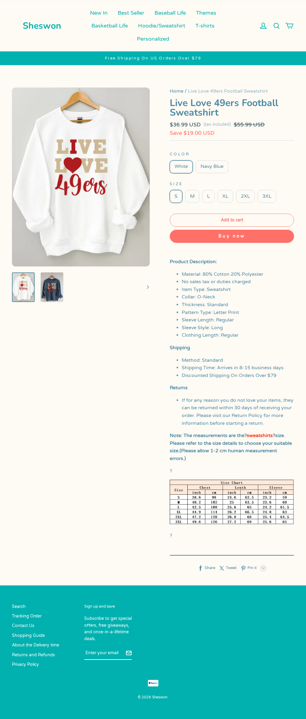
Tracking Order (27, 616)
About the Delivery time (35, 645)
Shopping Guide (28, 635)
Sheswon (42, 26)
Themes (206, 13)
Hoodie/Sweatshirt (161, 25)
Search (19, 606)
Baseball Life (170, 13)
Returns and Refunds (33, 654)
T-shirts (205, 25)
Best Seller (131, 13)
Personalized (153, 39)
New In (99, 13)
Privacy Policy (25, 664)
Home (176, 91)
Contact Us (23, 625)
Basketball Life (109, 25)
